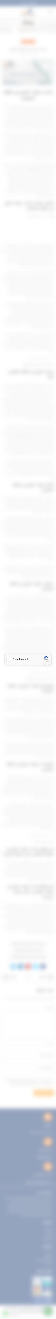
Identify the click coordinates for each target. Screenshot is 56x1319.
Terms (47, 664)
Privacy (43, 664)
